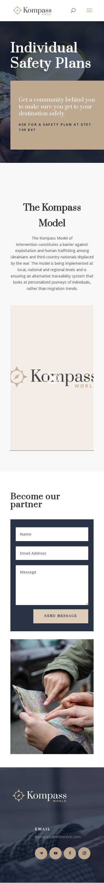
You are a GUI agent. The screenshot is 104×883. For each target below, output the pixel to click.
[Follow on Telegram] (41, 853)
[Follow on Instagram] (84, 853)
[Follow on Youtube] (55, 853)
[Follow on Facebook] (70, 853)
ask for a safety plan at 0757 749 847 (55, 127)
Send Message (61, 616)
